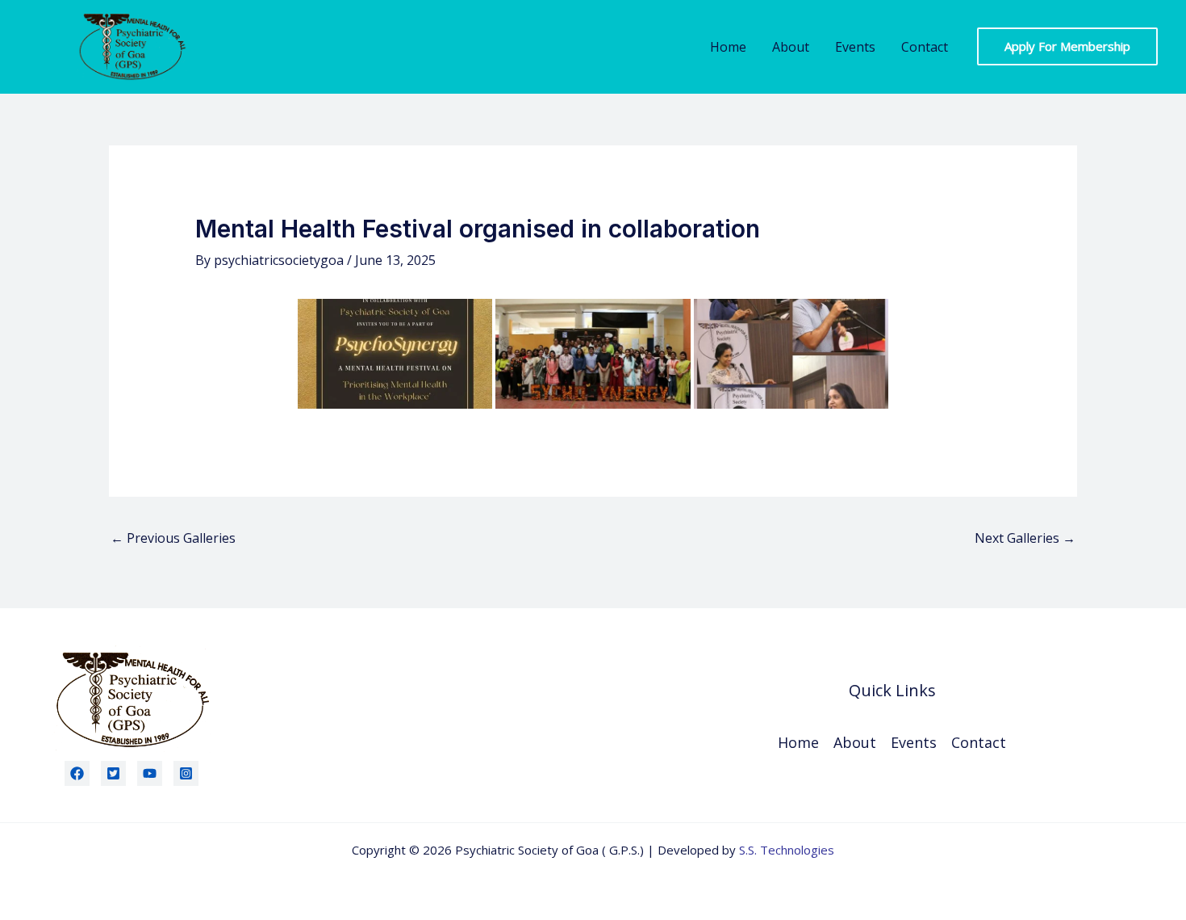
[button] (1067, 46)
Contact (924, 47)
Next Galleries (1025, 538)
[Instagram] (185, 773)
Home (728, 47)
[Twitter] (113, 773)
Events (855, 47)
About (790, 47)
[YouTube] (149, 773)
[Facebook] (77, 773)
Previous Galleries (173, 538)
